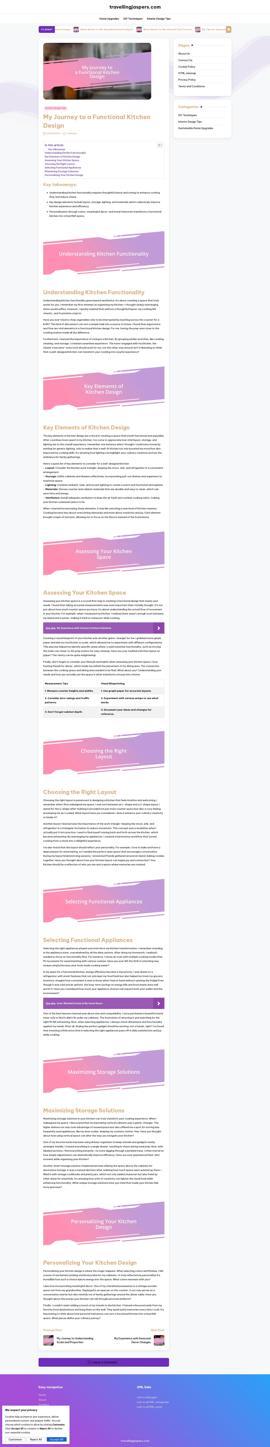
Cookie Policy (186, 66)
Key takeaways (56, 149)
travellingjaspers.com (135, 7)
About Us (184, 53)
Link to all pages (147, 1397)
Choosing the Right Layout (60, 164)
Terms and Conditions (191, 86)
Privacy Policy (187, 79)
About (42, 1399)
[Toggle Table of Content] (158, 145)
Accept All (56, 1439)
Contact (44, 1404)
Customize (15, 1439)
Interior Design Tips (56, 108)
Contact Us (185, 60)
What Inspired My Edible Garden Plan (221, 29)
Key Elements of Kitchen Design (62, 156)
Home (42, 1395)
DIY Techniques (187, 115)
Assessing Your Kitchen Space (62, 160)
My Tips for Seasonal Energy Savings (167, 29)
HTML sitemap (187, 73)
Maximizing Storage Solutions (61, 171)
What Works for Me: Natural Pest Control (111, 29)
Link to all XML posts (149, 1407)
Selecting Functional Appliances (63, 167)
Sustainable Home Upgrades (195, 128)
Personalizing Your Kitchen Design (64, 175)
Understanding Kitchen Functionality (65, 152)
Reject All (36, 1439)
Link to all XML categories (153, 1402)
